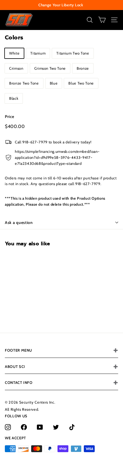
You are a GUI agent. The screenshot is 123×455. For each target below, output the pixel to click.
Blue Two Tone (81, 83)
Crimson (16, 68)
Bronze (83, 68)
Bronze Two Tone (24, 83)
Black (13, 98)
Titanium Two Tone (72, 53)
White (14, 53)
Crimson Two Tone (50, 68)
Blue (54, 83)
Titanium (37, 53)
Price (9, 116)
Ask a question (19, 222)
